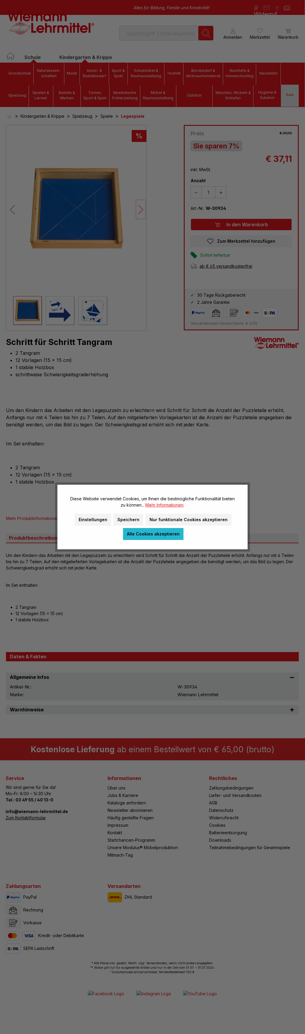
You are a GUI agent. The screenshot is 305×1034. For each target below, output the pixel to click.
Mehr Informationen (164, 504)
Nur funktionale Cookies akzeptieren (189, 519)
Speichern (128, 519)
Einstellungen (93, 519)
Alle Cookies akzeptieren (153, 533)
